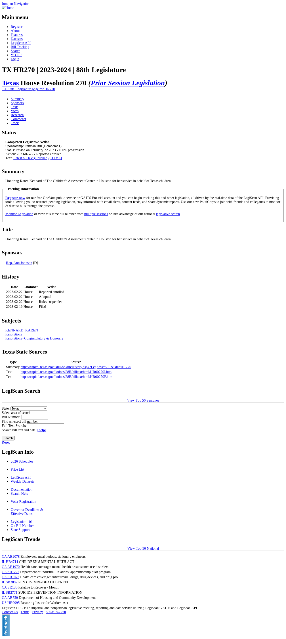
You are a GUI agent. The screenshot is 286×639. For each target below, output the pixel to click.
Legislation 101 (22, 522)
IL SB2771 (9, 592)
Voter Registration (23, 501)
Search (15, 51)
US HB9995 (11, 603)
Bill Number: (11, 417)
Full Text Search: (14, 425)
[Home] (8, 8)
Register (16, 27)
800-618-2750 (56, 612)
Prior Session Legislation (128, 83)
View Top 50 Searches (143, 400)
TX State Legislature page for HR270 (28, 89)
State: (6, 408)
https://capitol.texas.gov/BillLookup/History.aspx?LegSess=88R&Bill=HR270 (76, 367)
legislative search (168, 214)
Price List (17, 469)
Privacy (37, 612)
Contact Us (10, 612)
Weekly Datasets (22, 481)
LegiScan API (21, 43)
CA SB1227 (10, 572)
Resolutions (13, 334)
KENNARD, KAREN (21, 330)
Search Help (19, 493)
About (15, 31)
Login (15, 59)
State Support (20, 530)
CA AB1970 (11, 567)
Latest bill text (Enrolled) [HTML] (37, 158)
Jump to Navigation (15, 4)
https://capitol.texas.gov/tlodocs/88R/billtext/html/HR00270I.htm (66, 372)
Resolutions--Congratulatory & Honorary (34, 338)
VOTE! (16, 55)
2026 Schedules (22, 461)
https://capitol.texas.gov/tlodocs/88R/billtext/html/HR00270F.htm (66, 377)
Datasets (17, 39)
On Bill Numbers (23, 526)
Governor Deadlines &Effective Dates (27, 511)
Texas (10, 83)
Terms (25, 612)
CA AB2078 (11, 556)
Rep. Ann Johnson (19, 263)
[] (41, 430)
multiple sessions (96, 214)
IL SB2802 (9, 582)
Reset (6, 442)
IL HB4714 (10, 562)
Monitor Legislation (19, 214)
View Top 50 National (143, 548)
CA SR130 (9, 587)
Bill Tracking (20, 47)
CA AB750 (10, 597)
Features (17, 35)
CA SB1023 (10, 577)
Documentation (21, 489)
